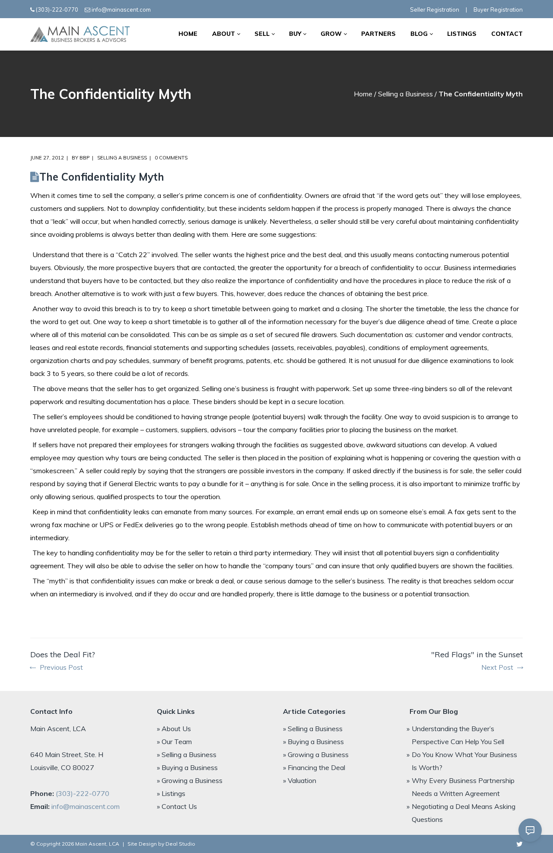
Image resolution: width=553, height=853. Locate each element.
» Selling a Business (186, 754)
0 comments (171, 158)
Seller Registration (434, 9)
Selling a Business (405, 93)
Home (363, 93)
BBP (84, 158)
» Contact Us (177, 806)
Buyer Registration (498, 9)
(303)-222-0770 (57, 9)
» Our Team (174, 741)
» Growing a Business (189, 780)
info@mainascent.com (121, 9)
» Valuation (299, 780)
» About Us (174, 728)
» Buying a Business (187, 767)
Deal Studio (180, 843)
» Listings (171, 793)
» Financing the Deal (314, 767)
